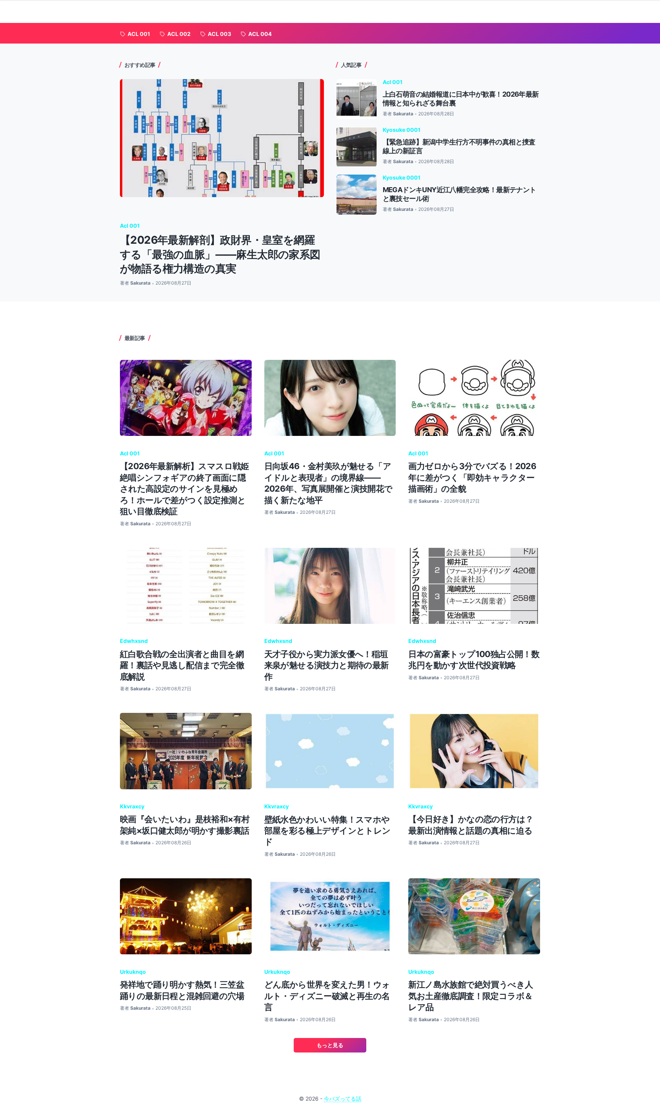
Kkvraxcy (132, 806)
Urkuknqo (133, 971)
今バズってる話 (342, 1098)
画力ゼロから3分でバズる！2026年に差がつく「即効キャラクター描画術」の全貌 (472, 477)
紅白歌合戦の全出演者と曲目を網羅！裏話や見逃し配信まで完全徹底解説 (182, 665)
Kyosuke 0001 (402, 129)
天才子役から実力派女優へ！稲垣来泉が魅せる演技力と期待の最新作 (326, 665)
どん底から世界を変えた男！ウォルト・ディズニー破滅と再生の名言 (327, 996)
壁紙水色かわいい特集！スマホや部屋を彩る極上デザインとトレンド (327, 830)
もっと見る (330, 1045)
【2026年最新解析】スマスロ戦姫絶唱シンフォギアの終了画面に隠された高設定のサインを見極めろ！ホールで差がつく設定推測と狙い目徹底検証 (184, 488)
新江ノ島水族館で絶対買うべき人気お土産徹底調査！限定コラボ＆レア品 (470, 996)
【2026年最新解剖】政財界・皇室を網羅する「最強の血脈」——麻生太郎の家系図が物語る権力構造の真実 (220, 254)
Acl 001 (130, 225)
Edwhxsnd (134, 641)
